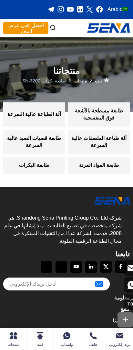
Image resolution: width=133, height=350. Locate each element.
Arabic (114, 9)
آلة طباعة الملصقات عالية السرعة (99, 141)
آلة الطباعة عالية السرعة (34, 114)
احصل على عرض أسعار (25, 28)
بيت (98, 80)
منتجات (80, 80)
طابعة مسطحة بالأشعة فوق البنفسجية (99, 114)
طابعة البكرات (34, 165)
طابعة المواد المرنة (99, 165)
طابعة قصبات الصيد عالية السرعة (34, 141)
